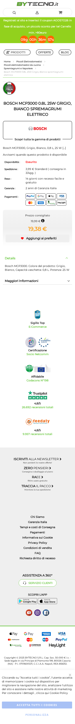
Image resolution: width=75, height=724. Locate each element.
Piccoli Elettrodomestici (29, 61)
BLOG (65, 52)
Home (7, 61)
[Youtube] (29, 612)
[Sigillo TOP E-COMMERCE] (37, 314)
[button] (37, 238)
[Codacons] (37, 368)
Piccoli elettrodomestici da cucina (22, 65)
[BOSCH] (37, 130)
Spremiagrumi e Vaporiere (18, 68)
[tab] (37, 258)
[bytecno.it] (37, 4)
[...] (64, 148)
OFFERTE (44, 52)
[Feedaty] (37, 422)
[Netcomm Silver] (31, 342)
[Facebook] (46, 612)
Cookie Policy (59, 693)
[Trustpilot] (37, 395)
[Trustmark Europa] (44, 342)
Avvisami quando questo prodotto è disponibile (35, 154)
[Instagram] (37, 612)
